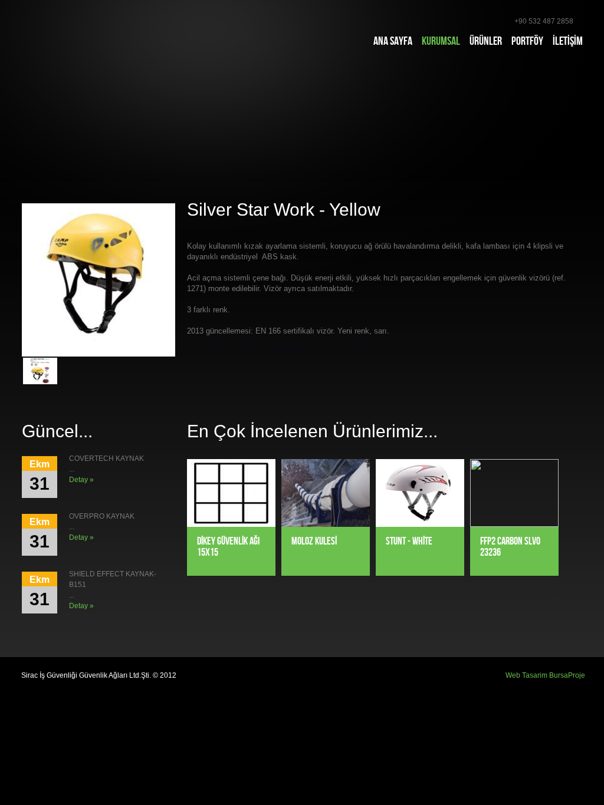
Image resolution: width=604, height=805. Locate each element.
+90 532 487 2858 (543, 21)
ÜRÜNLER (486, 41)
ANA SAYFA (392, 41)
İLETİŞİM (568, 41)
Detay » (81, 480)
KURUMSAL (441, 41)
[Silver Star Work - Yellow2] (40, 371)
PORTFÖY (527, 41)
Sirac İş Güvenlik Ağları (85, 32)
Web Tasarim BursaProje (545, 675)
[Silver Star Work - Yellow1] (98, 280)
